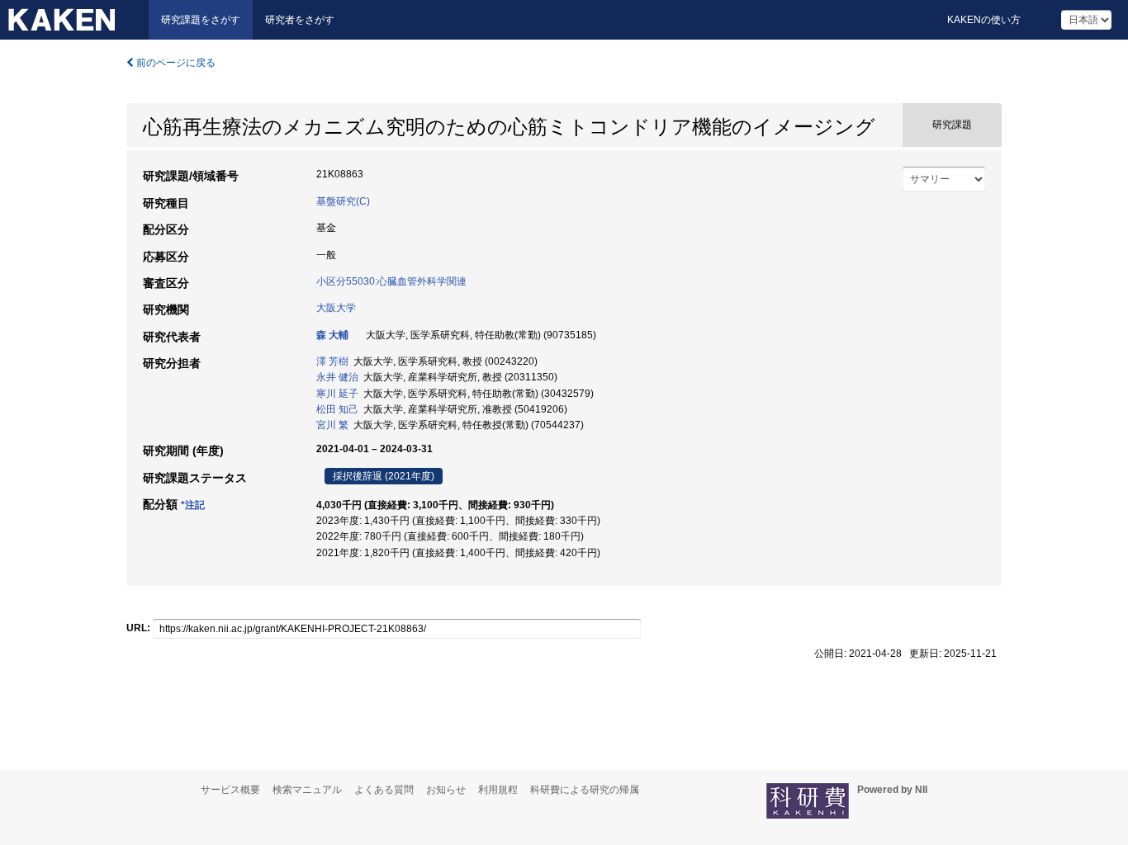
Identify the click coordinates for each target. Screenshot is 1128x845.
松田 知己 (337, 409)
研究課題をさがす (200, 20)
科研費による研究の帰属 (584, 789)
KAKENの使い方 (984, 20)
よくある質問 (384, 789)
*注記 (193, 505)
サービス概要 (230, 789)
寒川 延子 (337, 393)
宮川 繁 (332, 425)
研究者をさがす (299, 20)
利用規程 (498, 789)
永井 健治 (337, 377)
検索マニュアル (307, 789)
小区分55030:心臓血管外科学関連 (391, 281)
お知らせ (446, 789)
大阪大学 (336, 308)
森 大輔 (332, 335)
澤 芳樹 (332, 361)
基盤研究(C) (343, 201)
